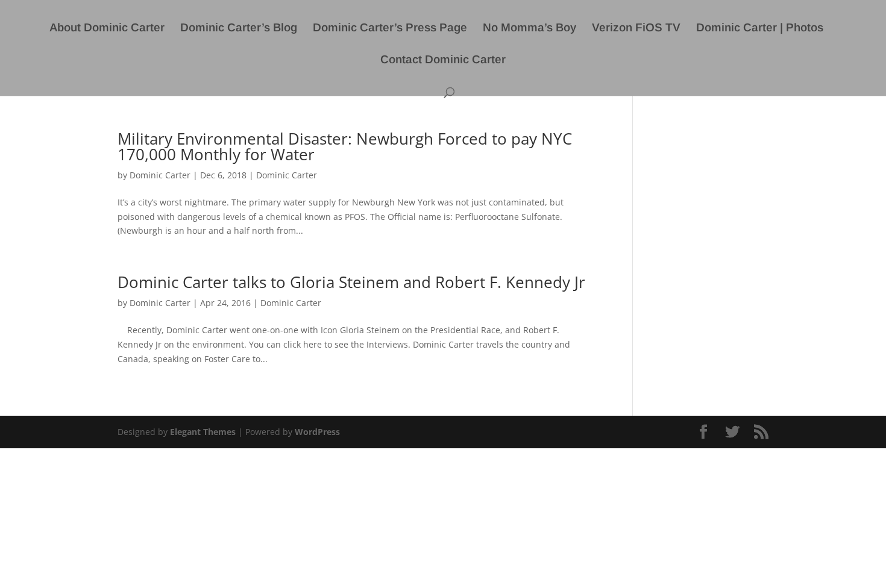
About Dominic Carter (107, 28)
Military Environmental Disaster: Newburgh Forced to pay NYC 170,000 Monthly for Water (345, 146)
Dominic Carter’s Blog (238, 28)
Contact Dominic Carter (443, 60)
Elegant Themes (203, 431)
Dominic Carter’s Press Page (390, 28)
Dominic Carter (160, 175)
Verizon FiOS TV (636, 28)
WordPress (317, 431)
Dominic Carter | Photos (759, 28)
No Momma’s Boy (529, 28)
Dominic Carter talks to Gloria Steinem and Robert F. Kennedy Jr (351, 282)
